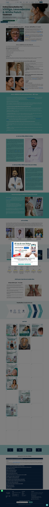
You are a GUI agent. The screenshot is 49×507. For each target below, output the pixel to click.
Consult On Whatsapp (27, 264)
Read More (21, 264)
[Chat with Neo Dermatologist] (47, 505)
